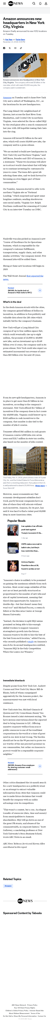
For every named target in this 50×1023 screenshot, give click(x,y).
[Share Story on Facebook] (4, 48)
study (31, 641)
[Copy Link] (21, 48)
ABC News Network (19, 1005)
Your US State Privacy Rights (24, 1008)
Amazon (7, 97)
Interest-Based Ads (36, 1011)
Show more (40, 486)
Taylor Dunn (20, 39)
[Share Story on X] (10, 48)
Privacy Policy (32, 1005)
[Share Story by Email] (15, 48)
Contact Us (42, 1016)
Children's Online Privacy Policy (16, 1011)
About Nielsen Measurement (19, 1013)
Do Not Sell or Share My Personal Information (20, 1016)
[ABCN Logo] (15, 3)
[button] (4, 3)
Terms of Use (35, 1013)
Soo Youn (8, 39)
